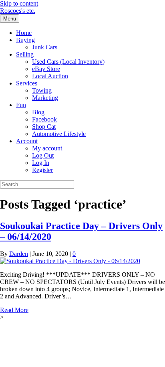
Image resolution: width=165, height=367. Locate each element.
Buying (25, 39)
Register (42, 169)
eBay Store (46, 68)
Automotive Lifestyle (59, 133)
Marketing (45, 97)
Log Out (43, 155)
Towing (42, 90)
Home (24, 32)
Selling (25, 54)
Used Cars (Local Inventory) (68, 61)
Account (27, 141)
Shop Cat (44, 126)
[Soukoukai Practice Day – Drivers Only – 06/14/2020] (70, 261)
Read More (14, 309)
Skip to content (19, 3)
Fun (21, 104)
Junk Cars (44, 47)
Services (26, 83)
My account (47, 148)
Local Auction (50, 76)
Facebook (44, 119)
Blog (38, 112)
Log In (40, 162)
